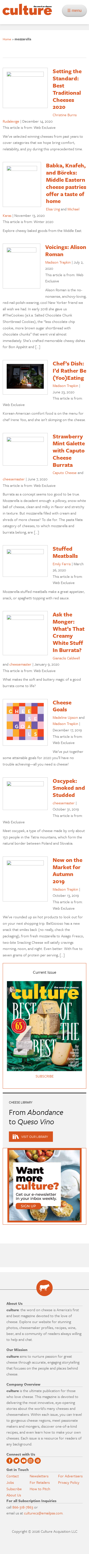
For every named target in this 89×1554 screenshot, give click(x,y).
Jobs (10, 1482)
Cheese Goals (62, 706)
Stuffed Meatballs (65, 552)
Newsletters (39, 1476)
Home (7, 39)
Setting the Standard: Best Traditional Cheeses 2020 (67, 89)
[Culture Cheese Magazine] (44, 1288)
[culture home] (26, 13)
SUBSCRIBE (45, 1076)
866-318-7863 (22, 1507)
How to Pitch (40, 1488)
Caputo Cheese (65, 472)
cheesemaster (14, 479)
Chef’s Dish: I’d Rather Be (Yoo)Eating (69, 370)
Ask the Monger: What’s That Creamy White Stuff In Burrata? (69, 632)
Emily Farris (62, 563)
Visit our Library (34, 1136)
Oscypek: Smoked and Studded (69, 788)
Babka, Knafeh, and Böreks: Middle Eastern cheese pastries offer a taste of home (66, 183)
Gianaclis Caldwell (66, 658)
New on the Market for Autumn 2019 (67, 870)
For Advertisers (70, 1476)
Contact (12, 1476)
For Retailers (40, 1482)
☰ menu (76, 10)
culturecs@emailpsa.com (43, 1513)
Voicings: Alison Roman (65, 250)
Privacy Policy (68, 1482)
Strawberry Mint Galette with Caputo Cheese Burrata (69, 450)
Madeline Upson (65, 717)
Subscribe (14, 1488)
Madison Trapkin (58, 262)
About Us (13, 1495)
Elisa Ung (53, 209)
